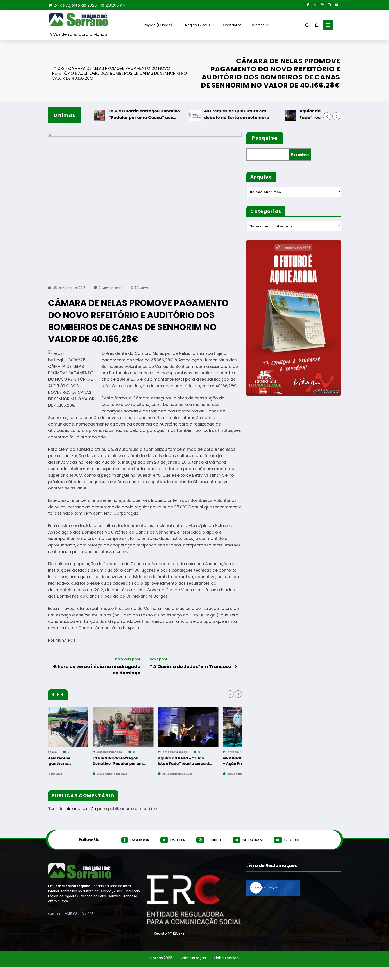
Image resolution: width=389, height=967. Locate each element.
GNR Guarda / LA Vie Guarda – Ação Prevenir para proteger (141, 761)
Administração (193, 957)
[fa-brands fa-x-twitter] (315, 5)
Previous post (127, 659)
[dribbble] (322, 5)
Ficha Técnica (226, 957)
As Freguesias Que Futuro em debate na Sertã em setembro (211, 114)
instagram (252, 839)
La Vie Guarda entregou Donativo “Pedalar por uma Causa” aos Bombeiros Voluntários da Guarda (120, 114)
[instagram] (329, 5)
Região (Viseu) (197, 25)
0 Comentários (110, 287)
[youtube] (336, 5)
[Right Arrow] (336, 116)
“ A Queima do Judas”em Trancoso (190, 666)
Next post (158, 659)
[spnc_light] (316, 25)
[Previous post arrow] (54, 666)
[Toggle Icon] (328, 25)
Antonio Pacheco (66, 752)
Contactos (232, 25)
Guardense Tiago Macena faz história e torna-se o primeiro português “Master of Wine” (207, 761)
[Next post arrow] (235, 666)
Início (58, 68)
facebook (139, 839)
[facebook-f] (307, 5)
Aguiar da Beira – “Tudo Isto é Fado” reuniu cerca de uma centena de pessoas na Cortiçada (311, 114)
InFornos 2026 (159, 957)
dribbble (214, 839)
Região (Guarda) (158, 25)
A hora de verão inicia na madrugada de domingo (96, 669)
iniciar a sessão (80, 808)
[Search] (307, 24)
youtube (292, 839)
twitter (177, 839)
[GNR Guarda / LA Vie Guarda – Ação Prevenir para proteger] (145, 727)
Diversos (258, 25)
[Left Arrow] (327, 116)
